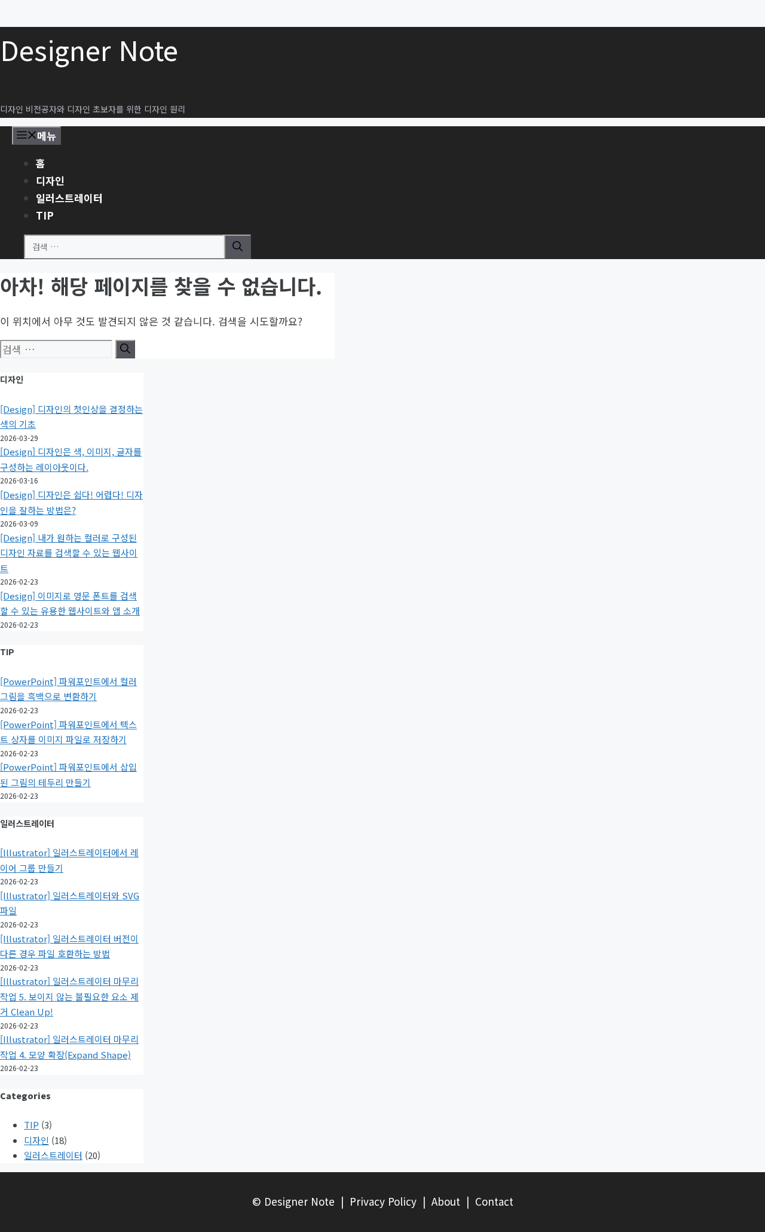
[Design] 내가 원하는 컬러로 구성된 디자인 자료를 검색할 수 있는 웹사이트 (68, 552)
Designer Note (89, 49)
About (446, 1201)
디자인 (50, 180)
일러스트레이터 (69, 197)
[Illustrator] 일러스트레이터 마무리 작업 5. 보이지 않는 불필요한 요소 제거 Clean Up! (69, 996)
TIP (45, 215)
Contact (494, 1201)
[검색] (237, 247)
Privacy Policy (383, 1201)
